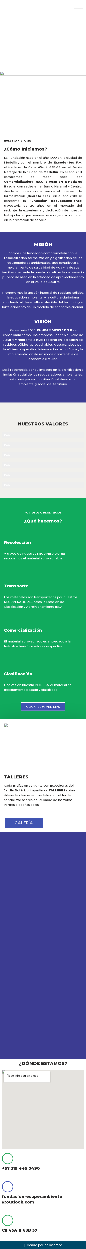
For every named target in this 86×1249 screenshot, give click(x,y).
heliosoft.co (53, 1245)
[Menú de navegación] (78, 12)
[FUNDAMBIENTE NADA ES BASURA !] (15, 12)
